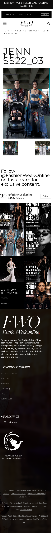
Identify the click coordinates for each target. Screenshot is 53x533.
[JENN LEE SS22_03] (26, 137)
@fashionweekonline (20, 194)
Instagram (12, 422)
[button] (4, 24)
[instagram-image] (37, 216)
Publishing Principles (36, 493)
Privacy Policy (26, 509)
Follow (46, 196)
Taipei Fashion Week (26, 31)
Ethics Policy (24, 497)
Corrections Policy (18, 493)
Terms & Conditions (39, 506)
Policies (6, 493)
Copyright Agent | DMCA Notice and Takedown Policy (24, 490)
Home (6, 31)
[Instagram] (5, 422)
